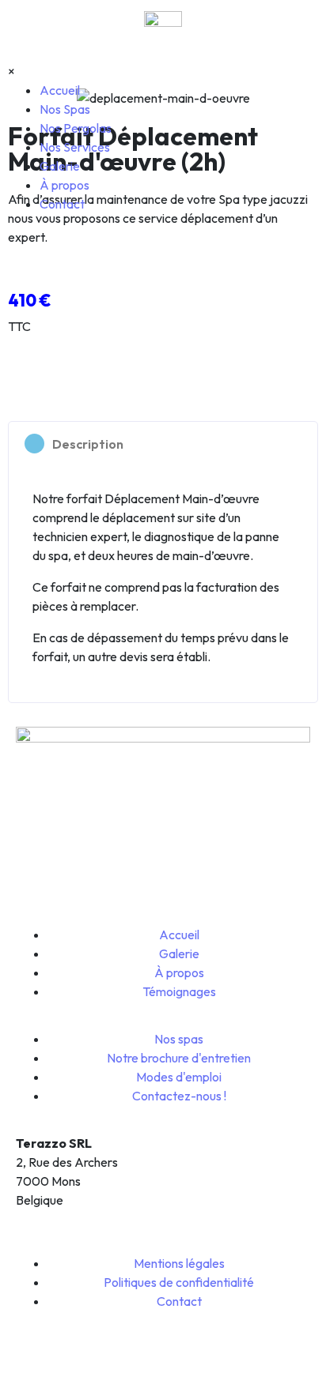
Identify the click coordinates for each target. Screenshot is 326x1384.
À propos (64, 185)
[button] (163, 443)
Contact (62, 204)
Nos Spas (65, 109)
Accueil (60, 90)
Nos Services (75, 147)
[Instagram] (77, 884)
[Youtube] (119, 884)
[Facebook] (35, 884)
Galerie (60, 166)
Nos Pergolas (76, 128)
